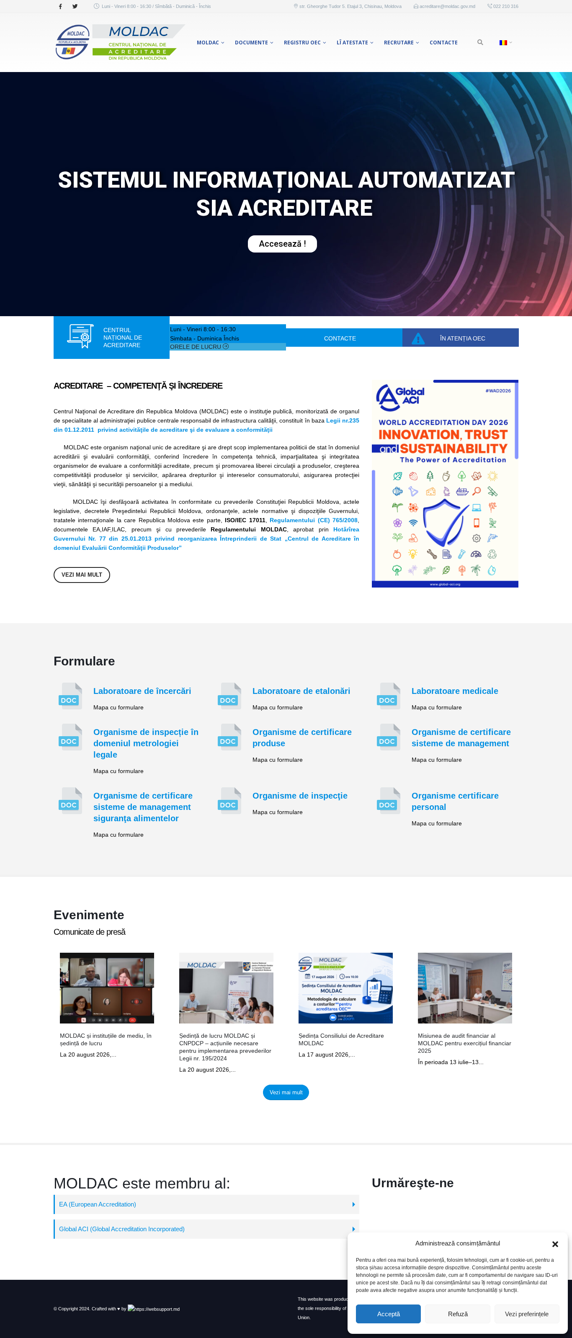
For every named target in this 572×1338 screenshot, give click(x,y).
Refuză (458, 1313)
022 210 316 (505, 6)
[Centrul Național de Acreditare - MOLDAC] (120, 42)
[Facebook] (60, 6)
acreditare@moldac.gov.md (447, 6)
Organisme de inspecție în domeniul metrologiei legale (145, 743)
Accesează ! (282, 244)
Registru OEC (302, 42)
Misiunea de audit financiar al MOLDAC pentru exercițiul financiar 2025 (464, 1043)
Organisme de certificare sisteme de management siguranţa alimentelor (143, 807)
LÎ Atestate (352, 42)
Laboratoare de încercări (142, 691)
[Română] (504, 42)
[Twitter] (75, 6)
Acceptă (388, 1313)
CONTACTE (340, 338)
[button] (555, 1243)
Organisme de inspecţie (300, 795)
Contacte (444, 42)
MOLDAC (208, 42)
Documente (251, 42)
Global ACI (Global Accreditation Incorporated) (122, 1228)
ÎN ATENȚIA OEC (462, 338)
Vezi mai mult (82, 575)
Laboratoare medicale (455, 691)
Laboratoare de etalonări (301, 691)
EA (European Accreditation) (97, 1204)
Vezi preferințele (527, 1313)
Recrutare (399, 42)
